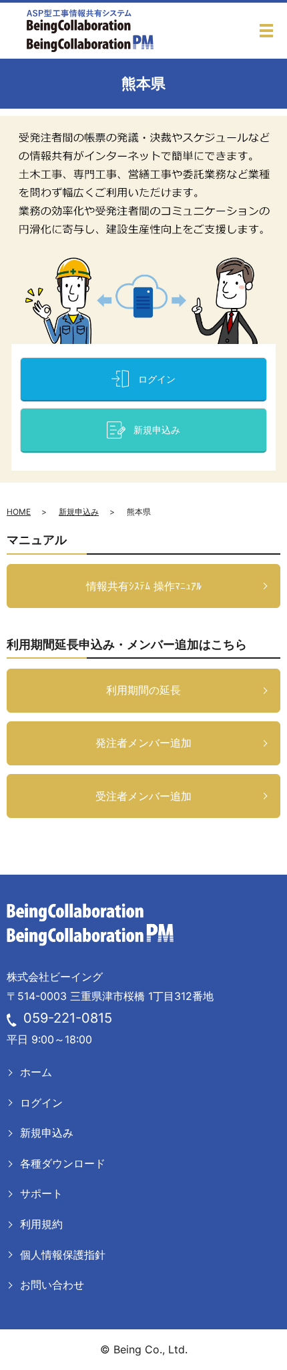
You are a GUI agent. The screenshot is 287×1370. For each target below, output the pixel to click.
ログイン (41, 1102)
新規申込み (79, 512)
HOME (19, 512)
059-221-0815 (67, 1018)
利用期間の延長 (143, 690)
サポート (41, 1193)
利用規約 (41, 1224)
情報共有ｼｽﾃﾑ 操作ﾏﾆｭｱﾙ (144, 586)
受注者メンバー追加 (143, 796)
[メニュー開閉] (266, 30)
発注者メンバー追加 (143, 742)
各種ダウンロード (62, 1163)
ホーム (36, 1072)
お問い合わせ (52, 1284)
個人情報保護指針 (62, 1254)
